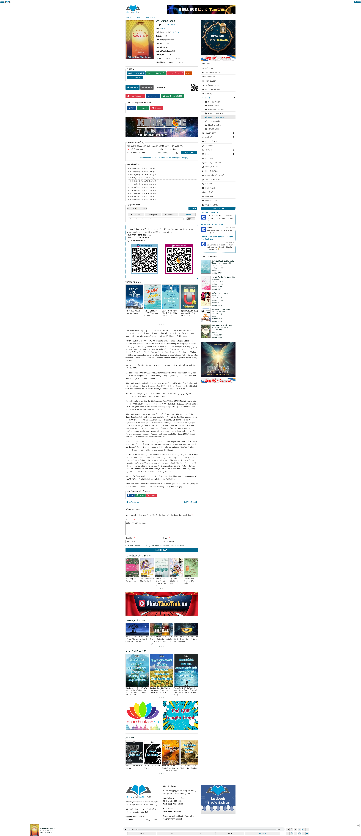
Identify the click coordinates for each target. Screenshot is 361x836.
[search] (355, 2)
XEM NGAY (189, 153)
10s (172, 834)
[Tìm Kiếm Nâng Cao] (296, 833)
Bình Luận (155, 96)
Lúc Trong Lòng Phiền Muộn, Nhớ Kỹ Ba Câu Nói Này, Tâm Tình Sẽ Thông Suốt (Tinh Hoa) (185, 690)
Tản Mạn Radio (214, 121)
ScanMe (159, 87)
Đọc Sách (134, 87)
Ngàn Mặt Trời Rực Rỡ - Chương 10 (142, 196)
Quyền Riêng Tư (211, 201)
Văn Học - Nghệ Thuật (156, 73)
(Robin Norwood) (223, 278)
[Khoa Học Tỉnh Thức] (162, 138)
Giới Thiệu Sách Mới (213, 89)
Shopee (158, 108)
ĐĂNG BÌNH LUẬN (161, 550)
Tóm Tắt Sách (210, 81)
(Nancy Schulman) (221, 310)
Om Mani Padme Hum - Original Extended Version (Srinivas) (152, 766)
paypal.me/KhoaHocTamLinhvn (181, 816)
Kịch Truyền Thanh (215, 125)
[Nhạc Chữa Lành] (144, 730)
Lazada (145, 108)
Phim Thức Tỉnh (211, 171)
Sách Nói (208, 137)
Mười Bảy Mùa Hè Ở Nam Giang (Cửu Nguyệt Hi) (146, 579)
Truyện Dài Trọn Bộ (175, 73)
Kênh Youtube (210, 188)
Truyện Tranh (210, 133)
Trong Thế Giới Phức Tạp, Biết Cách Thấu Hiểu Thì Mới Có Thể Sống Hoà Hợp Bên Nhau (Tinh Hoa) (137, 691)
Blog (207, 154)
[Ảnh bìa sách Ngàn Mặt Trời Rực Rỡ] (140, 59)
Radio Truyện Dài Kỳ (151, 17)
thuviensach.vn (139, 817)
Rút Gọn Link (210, 184)
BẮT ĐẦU (192, 208)
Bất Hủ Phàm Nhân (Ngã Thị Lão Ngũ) (191, 578)
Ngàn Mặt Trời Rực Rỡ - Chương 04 (142, 178)
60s (142, 834)
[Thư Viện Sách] (7, 3)
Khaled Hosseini (168, 25)
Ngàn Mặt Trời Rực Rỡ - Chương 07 (142, 187)
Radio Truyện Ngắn (215, 113)
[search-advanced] (295, 833)
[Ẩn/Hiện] (358, 825)
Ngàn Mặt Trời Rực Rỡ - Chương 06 (142, 184)
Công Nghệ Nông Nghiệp (215, 175)
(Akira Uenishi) (223, 262)
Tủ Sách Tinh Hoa (135, 77)
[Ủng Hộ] (218, 60)
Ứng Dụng (209, 196)
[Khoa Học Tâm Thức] (201, 13)
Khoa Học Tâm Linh (213, 162)
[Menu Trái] (2, 3)
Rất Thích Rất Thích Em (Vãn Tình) (131, 579)
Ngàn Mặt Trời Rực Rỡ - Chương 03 (142, 175)
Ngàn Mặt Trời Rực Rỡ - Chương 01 (142, 168)
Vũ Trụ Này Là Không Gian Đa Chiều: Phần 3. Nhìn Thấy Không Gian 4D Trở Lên (167, 639)
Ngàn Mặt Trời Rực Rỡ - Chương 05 (142, 181)
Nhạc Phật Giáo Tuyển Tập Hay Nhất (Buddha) (134, 765)
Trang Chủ (128, 17)
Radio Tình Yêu (214, 106)
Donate (188, 214)
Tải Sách (148, 87)
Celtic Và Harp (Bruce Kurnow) (188, 765)
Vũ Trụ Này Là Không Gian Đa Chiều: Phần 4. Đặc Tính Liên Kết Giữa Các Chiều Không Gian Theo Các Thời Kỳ (192, 640)
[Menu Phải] (359, 3)
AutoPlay (137, 214)
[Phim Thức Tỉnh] (162, 616)
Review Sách (210, 77)
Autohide (171, 214)
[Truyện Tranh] (180, 730)
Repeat (154, 214)
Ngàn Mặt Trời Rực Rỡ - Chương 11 (142, 200)
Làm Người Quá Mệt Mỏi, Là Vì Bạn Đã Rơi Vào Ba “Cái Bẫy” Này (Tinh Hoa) (161, 690)
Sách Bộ (208, 94)
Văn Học (163, 28)
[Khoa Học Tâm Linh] (218, 54)
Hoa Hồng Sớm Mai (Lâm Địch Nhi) (176, 578)
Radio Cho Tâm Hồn (216, 110)
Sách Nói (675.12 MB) (174, 96)
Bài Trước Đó (134, 502)
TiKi (132, 108)
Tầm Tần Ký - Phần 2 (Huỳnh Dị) (161, 578)
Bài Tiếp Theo (189, 502)
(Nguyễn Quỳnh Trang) (221, 294)
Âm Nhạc (209, 146)
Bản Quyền (209, 192)
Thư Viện (208, 150)
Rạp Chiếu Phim (211, 141)
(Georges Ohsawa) (222, 326)
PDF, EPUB (175, 32)
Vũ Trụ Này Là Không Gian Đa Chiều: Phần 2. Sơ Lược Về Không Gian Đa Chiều (141, 639)
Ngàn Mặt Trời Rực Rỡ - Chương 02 (142, 172)
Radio (138, 17)
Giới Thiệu (209, 68)
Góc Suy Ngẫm (214, 102)
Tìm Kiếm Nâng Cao (213, 72)
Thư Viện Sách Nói (212, 179)
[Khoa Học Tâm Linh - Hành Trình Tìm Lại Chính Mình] (218, 376)
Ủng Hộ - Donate (212, 205)
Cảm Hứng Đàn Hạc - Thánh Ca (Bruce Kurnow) (169, 766)
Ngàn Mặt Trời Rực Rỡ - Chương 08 (142, 190)
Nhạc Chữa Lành (136, 96)
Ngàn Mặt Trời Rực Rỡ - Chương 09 (142, 193)
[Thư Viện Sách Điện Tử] (218, 813)
